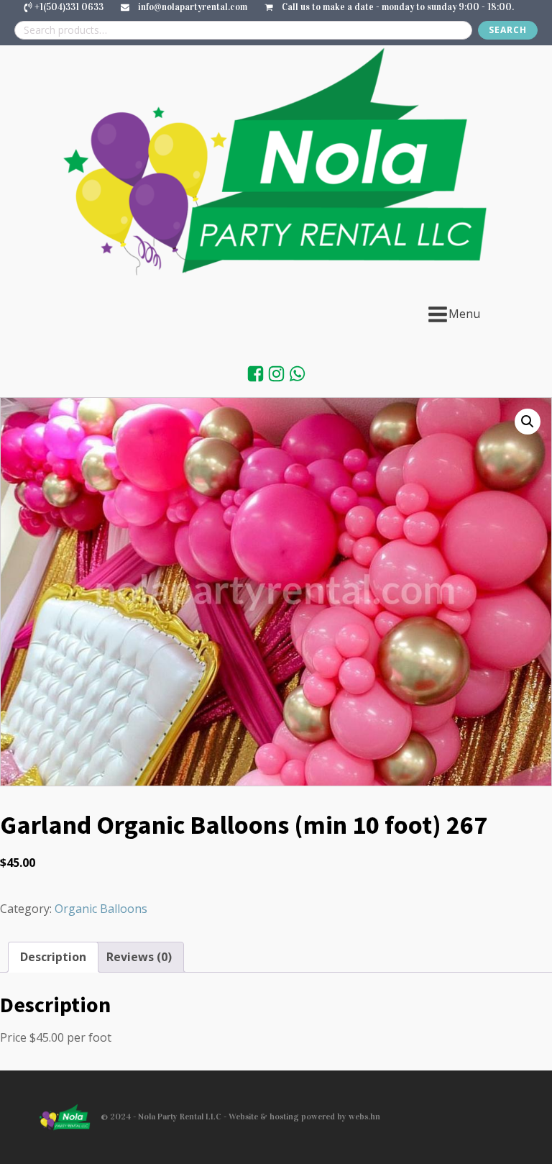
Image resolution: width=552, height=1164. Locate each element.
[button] (527, 422)
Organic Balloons (101, 909)
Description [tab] (53, 957)
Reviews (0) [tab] (139, 957)
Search (508, 30)
